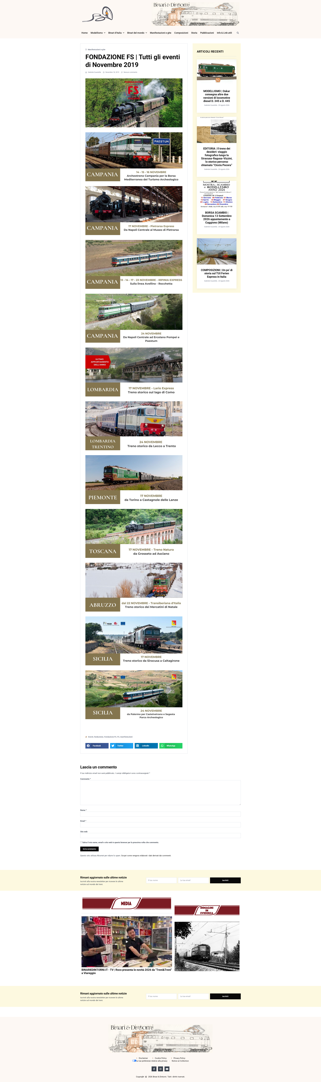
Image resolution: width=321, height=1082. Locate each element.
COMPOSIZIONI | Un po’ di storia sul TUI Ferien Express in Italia (216, 273)
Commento (85, 779)
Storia (194, 32)
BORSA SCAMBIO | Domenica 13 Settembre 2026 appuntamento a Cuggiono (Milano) (217, 217)
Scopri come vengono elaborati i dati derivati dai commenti (146, 855)
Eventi (90, 737)
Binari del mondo (135, 32)
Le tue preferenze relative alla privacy (151, 1061)
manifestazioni (126, 737)
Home (85, 32)
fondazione (98, 737)
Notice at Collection (180, 1061)
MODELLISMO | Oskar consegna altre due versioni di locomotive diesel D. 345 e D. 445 (216, 96)
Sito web (83, 832)
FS (118, 737)
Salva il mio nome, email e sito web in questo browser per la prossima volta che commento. (120, 842)
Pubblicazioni (207, 32)
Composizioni (181, 32)
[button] (238, 33)
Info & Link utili (224, 32)
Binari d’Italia (115, 32)
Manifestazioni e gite (160, 32)
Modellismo (97, 32)
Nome (83, 810)
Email (83, 821)
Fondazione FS (110, 737)
